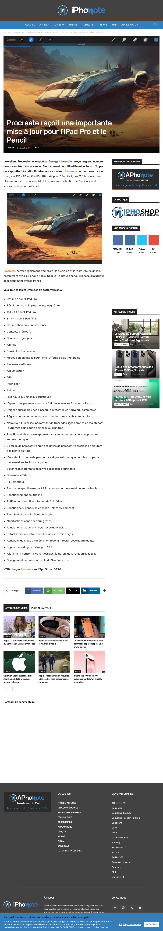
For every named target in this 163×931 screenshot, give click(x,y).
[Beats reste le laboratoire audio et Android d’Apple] (54, 627)
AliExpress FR (118, 803)
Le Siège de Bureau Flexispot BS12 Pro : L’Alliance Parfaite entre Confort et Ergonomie (132, 337)
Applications (18, 32)
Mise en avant (121, 344)
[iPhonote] (81, 10)
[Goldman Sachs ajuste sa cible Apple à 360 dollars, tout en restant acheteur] (19, 662)
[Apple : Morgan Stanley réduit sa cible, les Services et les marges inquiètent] (54, 662)
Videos (61, 836)
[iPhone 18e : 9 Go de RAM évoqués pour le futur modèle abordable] (89, 662)
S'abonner (153, 236)
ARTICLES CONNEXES (16, 608)
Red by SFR (117, 857)
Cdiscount (117, 822)
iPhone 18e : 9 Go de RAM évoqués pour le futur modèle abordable (88, 679)
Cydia (61, 841)
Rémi (12, 148)
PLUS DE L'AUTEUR (41, 608)
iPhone (102, 24)
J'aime (117, 236)
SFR (114, 872)
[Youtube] (140, 908)
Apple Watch (129, 24)
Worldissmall (118, 877)
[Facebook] (115, 908)
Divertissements (34, 32)
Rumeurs (87, 24)
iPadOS (72, 24)
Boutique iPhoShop (121, 813)
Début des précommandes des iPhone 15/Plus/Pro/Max (133, 368)
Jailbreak (63, 846)
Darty (114, 827)
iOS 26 (57, 24)
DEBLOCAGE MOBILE (68, 808)
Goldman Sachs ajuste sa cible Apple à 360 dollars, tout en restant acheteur (18, 679)
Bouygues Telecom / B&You (126, 818)
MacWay (116, 842)
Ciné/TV (62, 831)
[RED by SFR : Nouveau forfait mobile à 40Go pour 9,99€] (135, 393)
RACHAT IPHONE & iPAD (69, 812)
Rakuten (116, 852)
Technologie (65, 817)
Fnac (114, 832)
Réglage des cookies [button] (130, 924)
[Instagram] (123, 908)
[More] (104, 591)
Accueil (30, 24)
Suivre (130, 236)
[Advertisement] (135, 283)
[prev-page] (5, 688)
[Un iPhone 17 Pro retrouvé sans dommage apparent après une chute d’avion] (89, 627)
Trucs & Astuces (67, 803)
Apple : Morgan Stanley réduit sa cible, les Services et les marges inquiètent (54, 679)
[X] (132, 908)
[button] (155, 25)
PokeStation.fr (119, 847)
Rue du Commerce (121, 862)
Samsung (116, 867)
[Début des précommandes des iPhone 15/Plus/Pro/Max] (135, 364)
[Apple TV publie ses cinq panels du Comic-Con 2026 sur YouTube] (19, 627)
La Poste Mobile (120, 837)
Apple (43, 24)
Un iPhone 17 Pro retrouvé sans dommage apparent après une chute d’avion (88, 643)
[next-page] (11, 688)
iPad (114, 24)
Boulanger (117, 808)
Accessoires (65, 822)
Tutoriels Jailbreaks (70, 851)
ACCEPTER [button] (151, 924)
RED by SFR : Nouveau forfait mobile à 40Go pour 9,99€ (132, 398)
